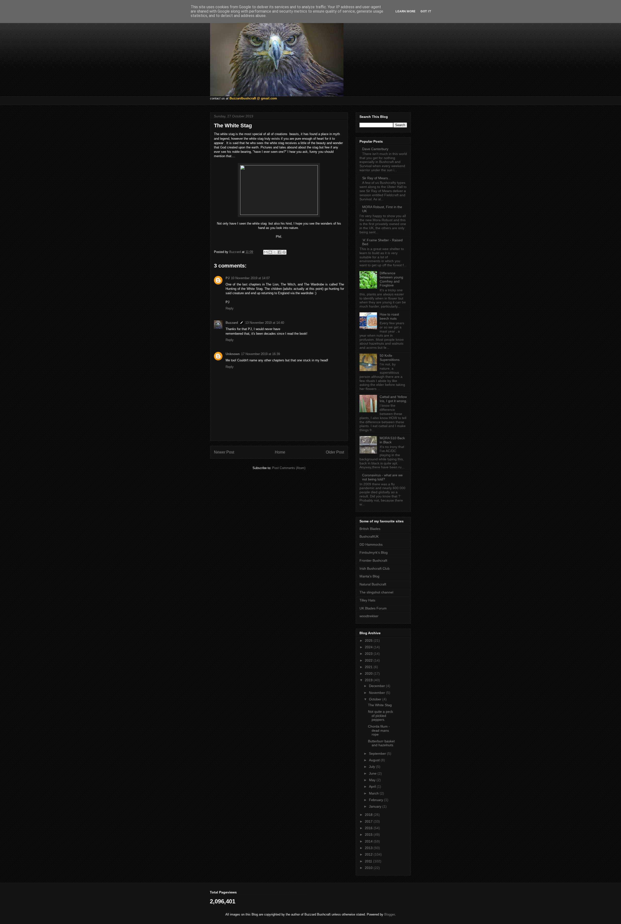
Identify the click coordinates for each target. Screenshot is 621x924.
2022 (369, 660)
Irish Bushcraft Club (375, 568)
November (377, 693)
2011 (369, 861)
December (377, 686)
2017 (369, 821)
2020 (369, 673)
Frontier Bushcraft (373, 560)
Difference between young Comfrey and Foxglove (391, 279)
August (375, 760)
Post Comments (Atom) (288, 468)
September (378, 753)
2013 (369, 848)
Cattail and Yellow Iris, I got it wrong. (393, 399)
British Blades (370, 529)
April (373, 786)
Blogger (389, 914)
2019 (369, 680)
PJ (227, 278)
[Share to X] (274, 252)
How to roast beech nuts (389, 316)
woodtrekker (369, 616)
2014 (369, 841)
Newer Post (224, 452)
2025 (369, 640)
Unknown (233, 354)
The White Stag (380, 705)
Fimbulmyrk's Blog (374, 552)
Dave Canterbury (375, 149)
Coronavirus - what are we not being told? (382, 477)
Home (280, 452)
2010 (369, 868)
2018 (369, 815)
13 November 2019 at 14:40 (264, 322)
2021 (369, 667)
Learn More (405, 11)
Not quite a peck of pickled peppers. (380, 716)
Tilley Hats (367, 600)
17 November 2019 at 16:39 (260, 354)
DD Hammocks (371, 544)
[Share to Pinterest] (284, 252)
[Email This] (265, 252)
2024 (369, 647)
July (372, 767)
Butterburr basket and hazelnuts (381, 743)
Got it (425, 11)
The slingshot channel (376, 592)
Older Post (335, 452)
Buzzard (232, 322)
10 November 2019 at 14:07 (250, 278)
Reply (230, 308)
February (376, 800)
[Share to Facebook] (279, 252)
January (375, 806)
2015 (369, 834)
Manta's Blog (369, 576)
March (374, 793)
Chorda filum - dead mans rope (379, 730)
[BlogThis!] (270, 252)
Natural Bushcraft (373, 584)
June (373, 773)
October (375, 699)
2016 (369, 828)
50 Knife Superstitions (390, 358)
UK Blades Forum (373, 608)
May (372, 780)
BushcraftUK (369, 536)
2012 (369, 854)
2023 (369, 654)
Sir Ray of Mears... (376, 178)
